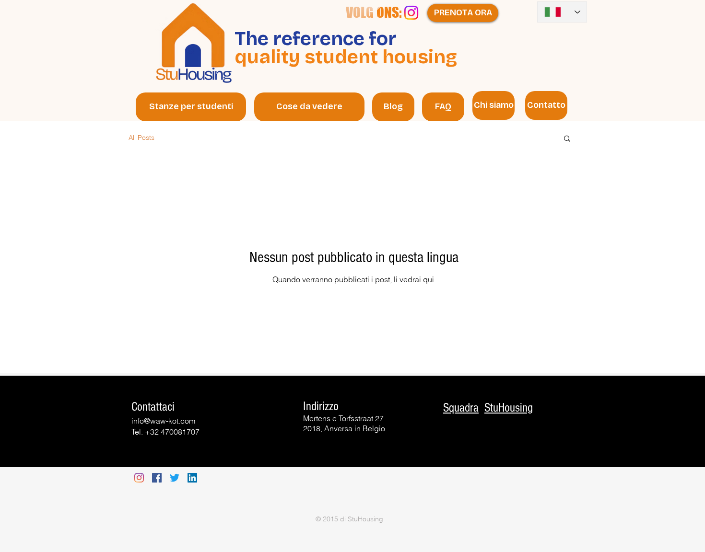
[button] (567, 139)
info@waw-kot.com (163, 421)
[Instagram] (411, 12)
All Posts (141, 137)
